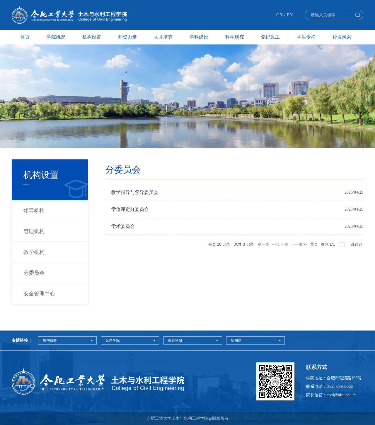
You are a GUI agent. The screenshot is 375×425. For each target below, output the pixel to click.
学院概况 (56, 37)
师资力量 (127, 37)
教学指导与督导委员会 (134, 192)
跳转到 (357, 244)
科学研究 (234, 37)
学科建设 (199, 37)
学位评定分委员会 (130, 209)
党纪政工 (270, 37)
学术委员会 (123, 226)
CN (279, 14)
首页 (25, 37)
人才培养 (163, 37)
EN (290, 14)
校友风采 (342, 37)
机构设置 (91, 37)
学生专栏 (306, 37)
